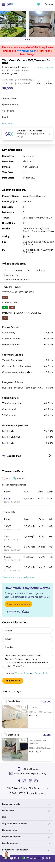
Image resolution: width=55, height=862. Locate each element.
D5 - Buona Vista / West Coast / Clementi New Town (38, 229)
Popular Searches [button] (10, 843)
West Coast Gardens (34, 196)
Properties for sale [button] (11, 804)
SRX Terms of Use (38, 788)
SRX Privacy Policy (17, 788)
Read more (7, 124)
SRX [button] (4, 817)
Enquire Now (13, 681)
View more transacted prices (18, 577)
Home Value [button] (8, 811)
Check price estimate (18, 604)
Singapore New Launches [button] (14, 824)
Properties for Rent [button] (11, 837)
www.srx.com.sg (26, 51)
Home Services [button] (9, 830)
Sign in (49, 4)
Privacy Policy (42, 673)
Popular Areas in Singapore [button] (15, 850)
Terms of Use (22, 673)
